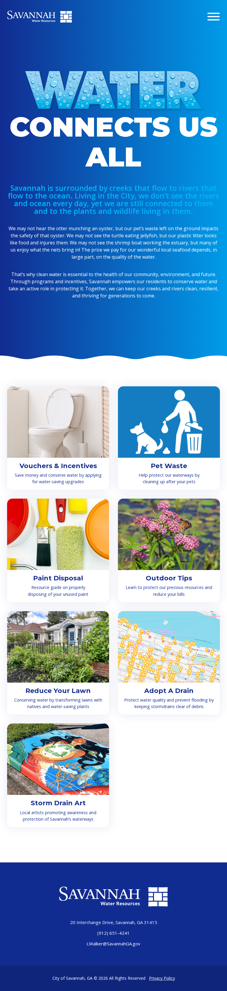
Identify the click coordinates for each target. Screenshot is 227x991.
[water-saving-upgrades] (58, 422)
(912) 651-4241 (113, 933)
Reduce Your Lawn (58, 691)
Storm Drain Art (58, 803)
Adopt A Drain (169, 691)
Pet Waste (169, 466)
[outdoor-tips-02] (169, 534)
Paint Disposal (58, 578)
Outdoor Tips (169, 578)
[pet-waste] (169, 422)
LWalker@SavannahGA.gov (113, 944)
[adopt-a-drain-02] (169, 647)
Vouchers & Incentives (58, 466)
